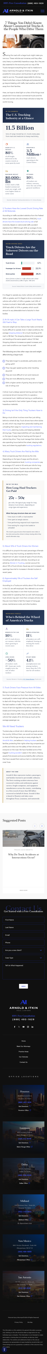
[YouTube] (23, 1026)
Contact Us (23, 1062)
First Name (9, 920)
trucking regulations (33, 445)
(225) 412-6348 (24, 1138)
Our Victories (23, 1057)
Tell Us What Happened (14, 965)
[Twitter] (19, 1026)
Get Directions (23, 1106)
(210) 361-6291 (24, 1288)
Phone (7, 942)
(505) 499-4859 (24, 1251)
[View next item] (41, 826)
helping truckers (30, 740)
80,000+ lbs (13, 179)
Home (24, 1041)
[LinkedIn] (32, 1026)
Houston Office (23, 1110)
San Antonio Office (23, 1296)
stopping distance (15, 333)
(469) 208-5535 (24, 1175)
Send (23, 986)
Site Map (29, 1322)
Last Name (9, 927)
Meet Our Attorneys (23, 1046)
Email (7, 935)
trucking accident (15, 752)
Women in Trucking (17, 563)
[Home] (18, 11)
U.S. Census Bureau (28, 679)
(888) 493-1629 (36, 3)
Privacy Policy (19, 1322)
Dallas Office (23, 1183)
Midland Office (23, 1219)
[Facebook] (14, 1026)
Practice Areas (23, 1051)
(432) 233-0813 (24, 1211)
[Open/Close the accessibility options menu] (4, 1349)
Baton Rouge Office (23, 1146)
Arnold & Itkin (8, 740)
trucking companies (32, 462)
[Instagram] (27, 1026)
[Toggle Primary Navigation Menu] (42, 11)
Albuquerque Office (23, 1259)
